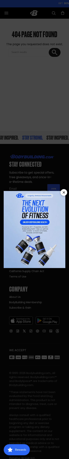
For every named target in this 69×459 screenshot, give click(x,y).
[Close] (64, 192)
